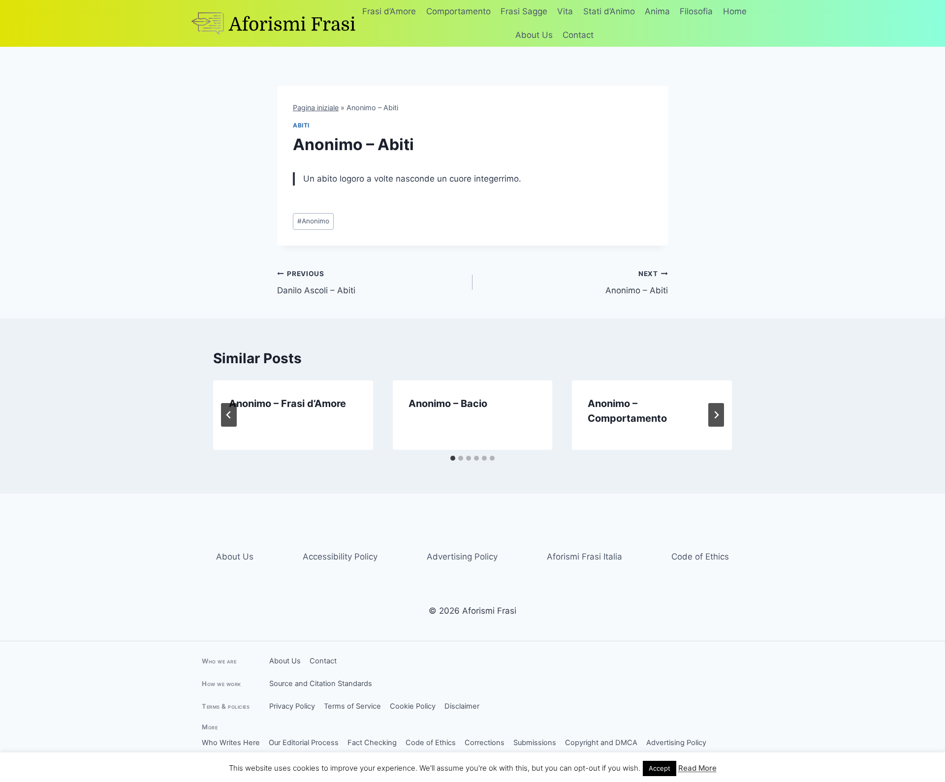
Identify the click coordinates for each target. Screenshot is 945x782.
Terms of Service (352, 706)
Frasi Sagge (524, 11)
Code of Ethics (700, 557)
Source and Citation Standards (320, 683)
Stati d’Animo (609, 11)
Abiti (301, 125)
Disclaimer (461, 706)
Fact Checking (372, 742)
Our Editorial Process (304, 742)
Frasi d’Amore (389, 11)
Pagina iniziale (316, 107)
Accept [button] (659, 768)
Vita (565, 11)
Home (735, 11)
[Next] (716, 415)
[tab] (452, 458)
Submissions (534, 742)
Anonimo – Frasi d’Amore (287, 403)
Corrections (484, 742)
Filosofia (696, 11)
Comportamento (458, 11)
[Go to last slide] (229, 415)
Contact (578, 35)
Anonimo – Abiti (636, 283)
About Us (534, 35)
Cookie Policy (413, 706)
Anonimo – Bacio (448, 403)
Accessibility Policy (340, 557)
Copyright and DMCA (601, 742)
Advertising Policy (462, 557)
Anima (657, 11)
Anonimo (313, 221)
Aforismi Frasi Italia (584, 557)
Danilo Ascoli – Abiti (316, 283)
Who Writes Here (231, 742)
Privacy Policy (292, 706)
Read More (697, 768)
